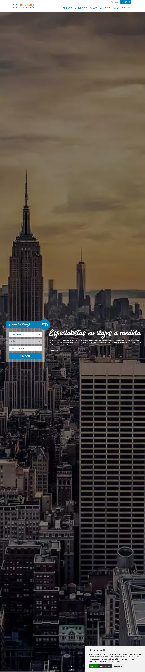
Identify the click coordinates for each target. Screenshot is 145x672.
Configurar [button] (118, 666)
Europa (104, 7)
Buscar (26, 356)
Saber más (54, 350)
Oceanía (118, 7)
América (80, 7)
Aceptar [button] (93, 666)
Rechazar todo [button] (105, 666)
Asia (92, 7)
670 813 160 (115, 2)
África (66, 7)
